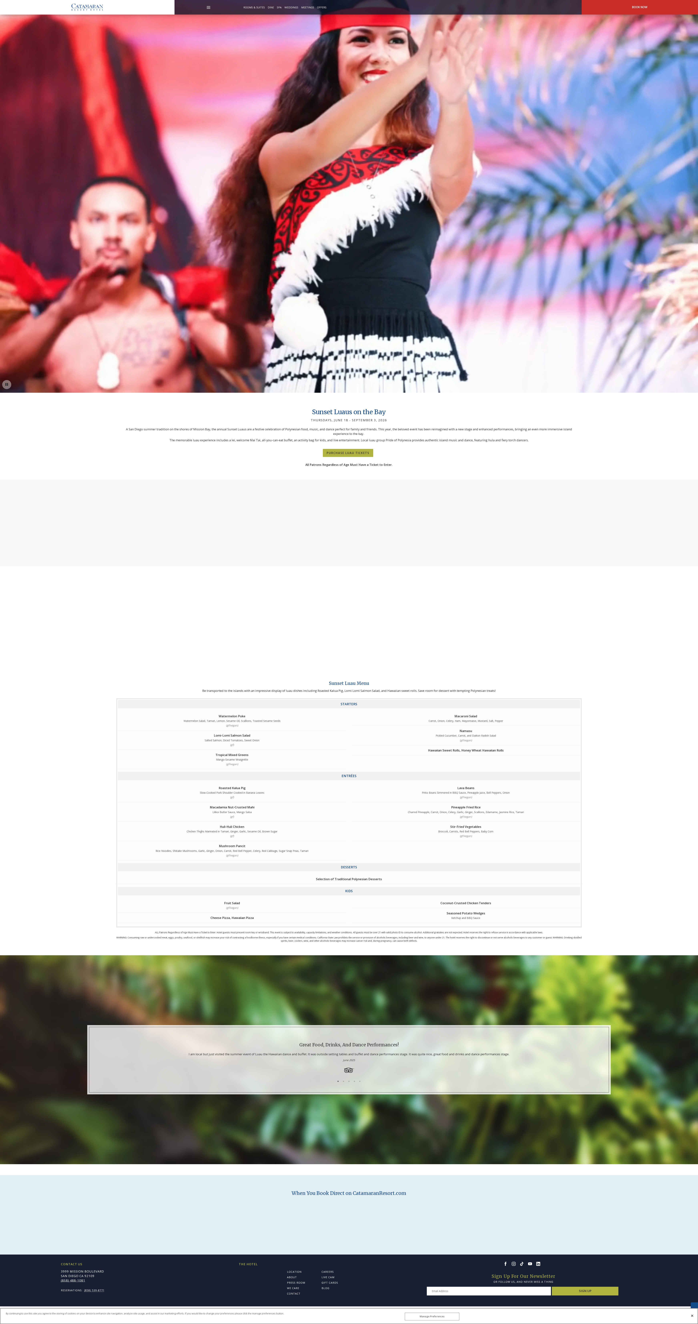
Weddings (291, 7)
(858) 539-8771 (94, 1290)
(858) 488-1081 (73, 1280)
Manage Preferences (432, 1316)
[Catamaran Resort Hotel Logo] (87, 7)
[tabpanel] (349, 1054)
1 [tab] (338, 1081)
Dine (271, 7)
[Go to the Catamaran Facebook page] (507, 1264)
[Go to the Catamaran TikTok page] (523, 1264)
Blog (325, 1288)
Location (294, 1271)
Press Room (296, 1282)
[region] (349, 1316)
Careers (328, 1271)
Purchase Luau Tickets (348, 453)
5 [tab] (360, 1081)
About (292, 1277)
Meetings (307, 7)
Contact (293, 1293)
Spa (279, 7)
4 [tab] (354, 1081)
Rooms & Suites (254, 7)
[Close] (692, 1316)
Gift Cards (330, 1282)
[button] (208, 5)
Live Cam (328, 1277)
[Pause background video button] (6, 384)
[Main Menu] (208, 8)
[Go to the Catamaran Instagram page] (515, 1264)
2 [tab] (343, 1081)
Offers (321, 7)
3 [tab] (349, 1081)
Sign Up (585, 1291)
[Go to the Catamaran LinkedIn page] (539, 1264)
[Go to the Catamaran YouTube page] (531, 1264)
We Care (293, 1288)
